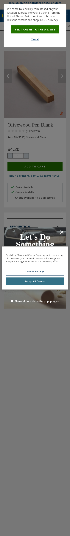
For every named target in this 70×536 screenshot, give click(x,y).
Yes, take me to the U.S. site (35, 29)
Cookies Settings (35, 271)
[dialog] (35, 25)
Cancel (35, 39)
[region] (35, 268)
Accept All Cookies (35, 281)
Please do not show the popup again (37, 301)
